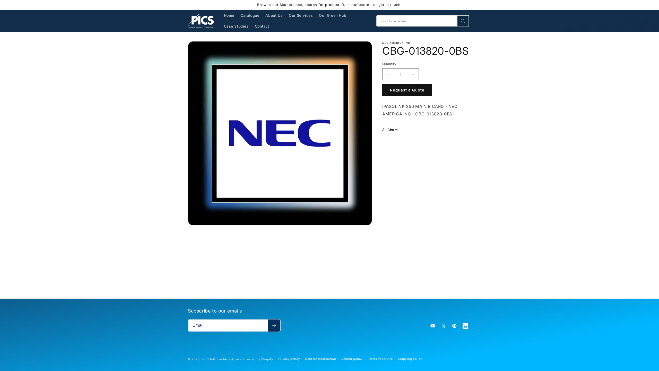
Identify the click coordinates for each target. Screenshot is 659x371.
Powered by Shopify (257, 359)
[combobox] (422, 21)
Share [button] (392, 130)
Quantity (389, 64)
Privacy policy (289, 359)
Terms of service (380, 359)
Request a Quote (407, 90)
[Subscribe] (274, 325)
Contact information (320, 359)
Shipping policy (410, 359)
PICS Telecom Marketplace (222, 359)
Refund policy (351, 359)
